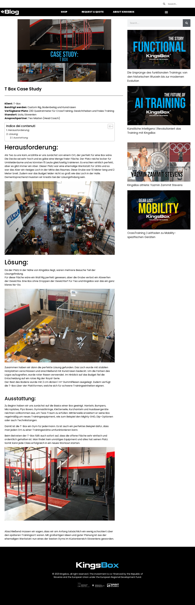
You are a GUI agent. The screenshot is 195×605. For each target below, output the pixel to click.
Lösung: (13, 134)
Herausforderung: (19, 130)
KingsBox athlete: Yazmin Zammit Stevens (155, 185)
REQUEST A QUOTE (93, 11)
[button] (166, 11)
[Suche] (186, 23)
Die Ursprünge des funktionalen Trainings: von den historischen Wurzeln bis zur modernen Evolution (157, 77)
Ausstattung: (20, 137)
